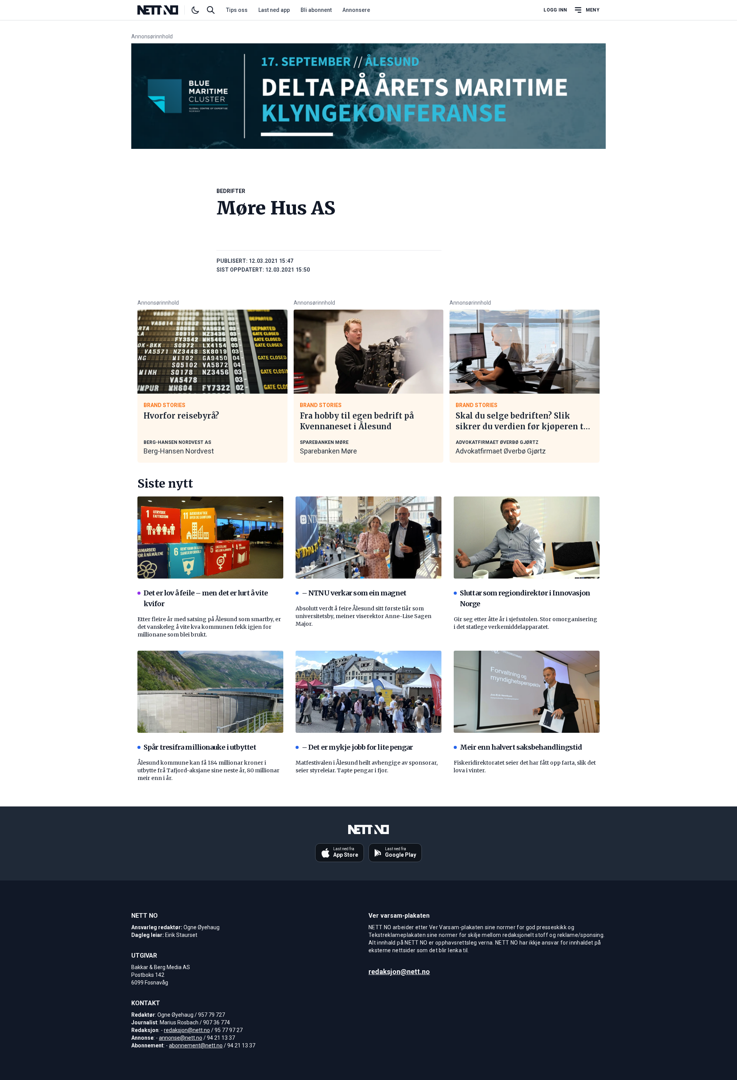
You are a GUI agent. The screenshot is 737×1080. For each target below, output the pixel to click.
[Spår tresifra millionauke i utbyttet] (210, 692)
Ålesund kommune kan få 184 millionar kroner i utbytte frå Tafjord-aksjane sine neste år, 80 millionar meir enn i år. (208, 770)
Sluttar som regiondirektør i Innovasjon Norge (525, 598)
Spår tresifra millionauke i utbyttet (200, 747)
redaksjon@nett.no (187, 1030)
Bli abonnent (316, 10)
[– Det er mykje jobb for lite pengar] (368, 692)
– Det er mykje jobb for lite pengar (357, 747)
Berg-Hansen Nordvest (179, 451)
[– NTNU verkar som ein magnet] (368, 537)
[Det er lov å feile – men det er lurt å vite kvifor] (210, 537)
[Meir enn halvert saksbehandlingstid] (527, 692)
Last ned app (274, 10)
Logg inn (555, 10)
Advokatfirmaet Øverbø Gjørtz (501, 451)
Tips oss (237, 10)
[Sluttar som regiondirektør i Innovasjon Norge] (527, 537)
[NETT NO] (164, 10)
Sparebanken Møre (328, 451)
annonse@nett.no (180, 1038)
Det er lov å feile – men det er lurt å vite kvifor (206, 598)
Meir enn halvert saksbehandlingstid (521, 747)
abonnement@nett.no (196, 1045)
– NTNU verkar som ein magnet (354, 593)
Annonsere (356, 10)
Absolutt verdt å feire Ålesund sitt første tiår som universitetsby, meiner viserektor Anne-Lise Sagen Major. (363, 616)
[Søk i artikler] (210, 10)
